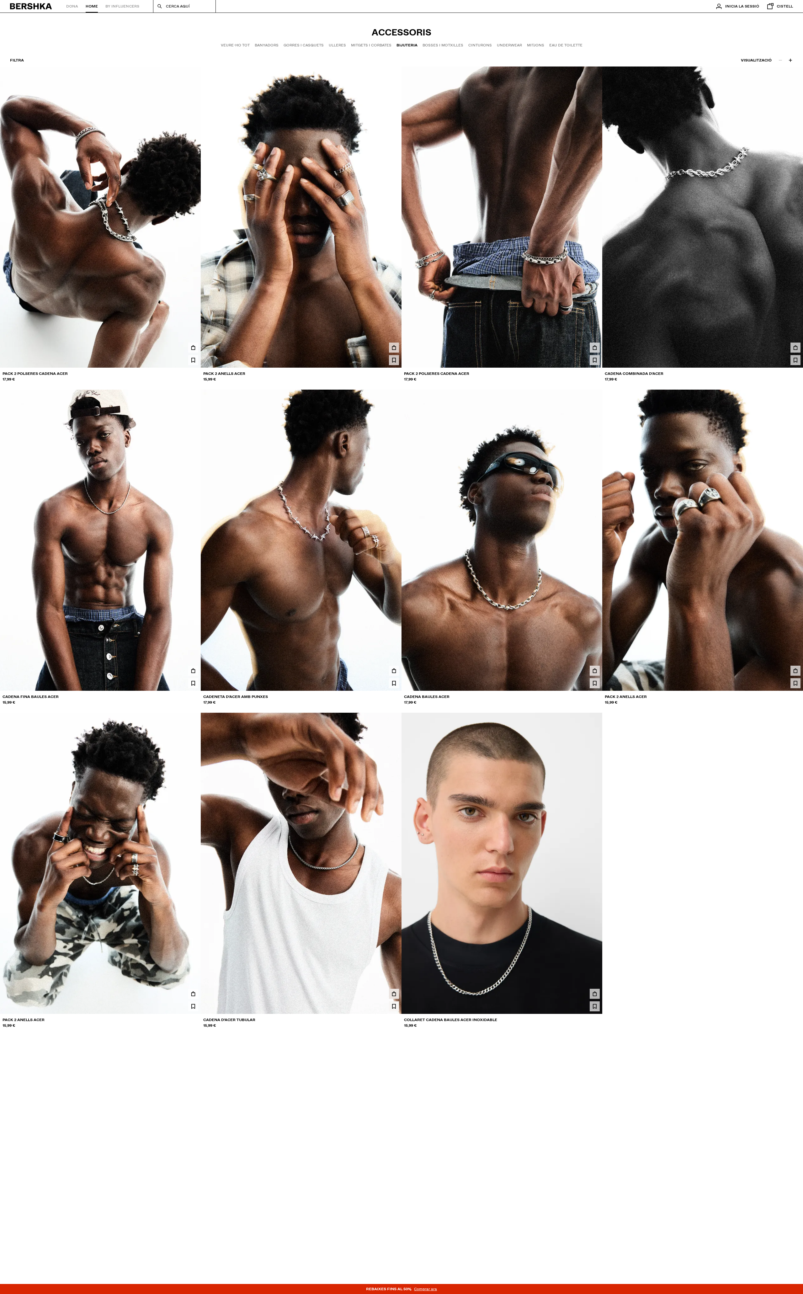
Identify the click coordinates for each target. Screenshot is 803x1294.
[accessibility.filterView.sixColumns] (790, 60)
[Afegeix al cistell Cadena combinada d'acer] (795, 348)
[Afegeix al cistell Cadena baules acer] (595, 671)
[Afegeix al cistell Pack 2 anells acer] (394, 348)
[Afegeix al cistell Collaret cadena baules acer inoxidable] (595, 994)
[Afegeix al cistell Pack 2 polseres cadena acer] (193, 348)
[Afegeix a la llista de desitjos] (193, 360)
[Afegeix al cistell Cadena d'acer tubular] (394, 994)
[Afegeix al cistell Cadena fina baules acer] (193, 671)
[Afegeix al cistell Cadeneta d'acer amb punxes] (394, 671)
